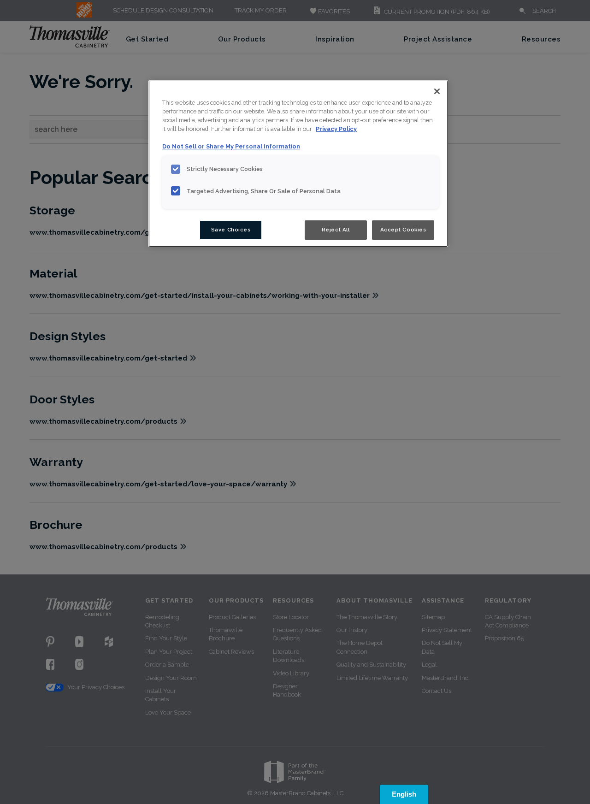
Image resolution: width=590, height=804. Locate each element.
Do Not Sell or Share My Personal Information (231, 146)
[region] (298, 163)
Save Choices (231, 229)
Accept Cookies (403, 229)
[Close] (437, 91)
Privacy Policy (336, 128)
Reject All (336, 229)
